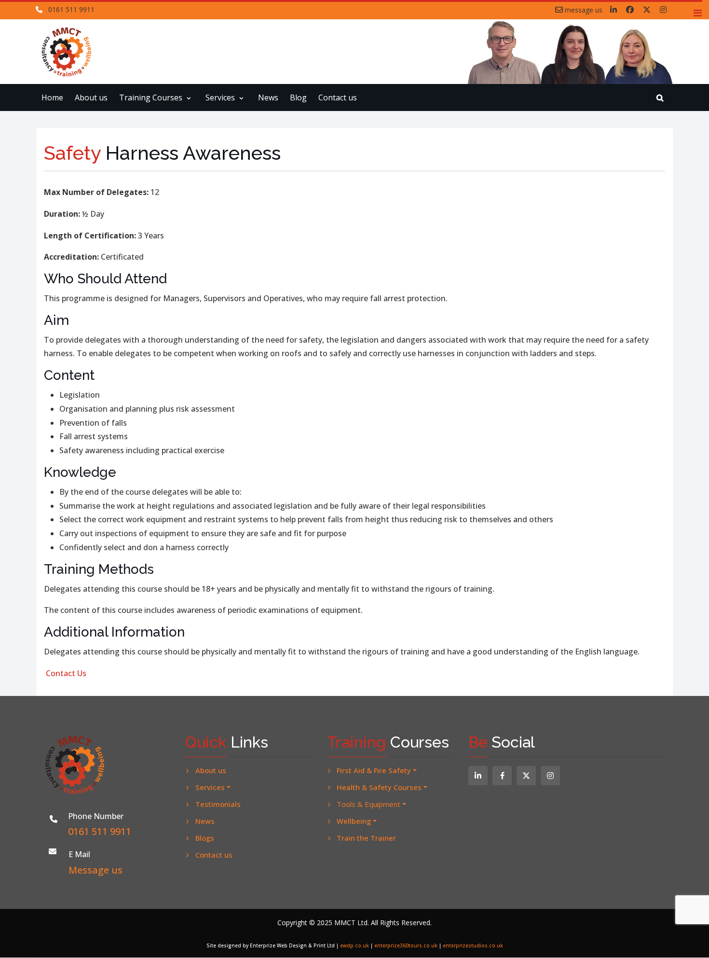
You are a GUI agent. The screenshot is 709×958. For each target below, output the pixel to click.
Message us (95, 869)
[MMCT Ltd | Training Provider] (72, 52)
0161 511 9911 (71, 9)
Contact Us (66, 673)
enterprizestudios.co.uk (473, 945)
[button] (698, 13)
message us (582, 10)
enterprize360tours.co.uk (405, 945)
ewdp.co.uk (354, 945)
